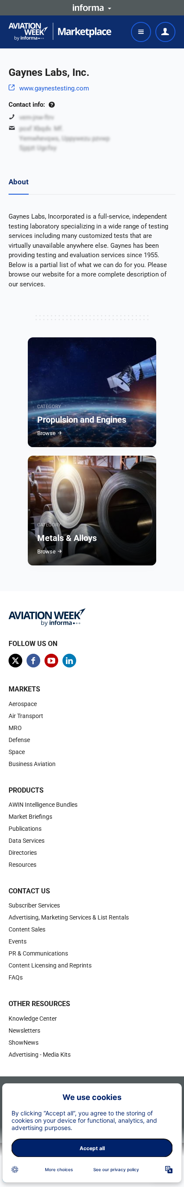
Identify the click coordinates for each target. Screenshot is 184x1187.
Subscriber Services (34, 905)
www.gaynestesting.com (54, 88)
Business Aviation (32, 763)
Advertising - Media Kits (40, 1054)
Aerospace (23, 703)
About (19, 181)
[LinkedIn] (69, 660)
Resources (22, 864)
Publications (25, 828)
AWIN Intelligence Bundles (43, 804)
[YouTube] (51, 660)
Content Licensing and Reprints (50, 965)
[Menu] (141, 32)
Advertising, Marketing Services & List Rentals (69, 917)
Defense (19, 739)
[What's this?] (51, 104)
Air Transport (26, 715)
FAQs (16, 977)
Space (17, 751)
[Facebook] (33, 660)
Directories (23, 852)
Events (18, 941)
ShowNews (24, 1042)
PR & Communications (38, 953)
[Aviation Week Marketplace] (60, 32)
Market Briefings (30, 816)
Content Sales (27, 929)
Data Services (27, 840)
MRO (15, 727)
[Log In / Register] (165, 32)
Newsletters (24, 1030)
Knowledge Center (33, 1018)
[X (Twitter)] (15, 660)
